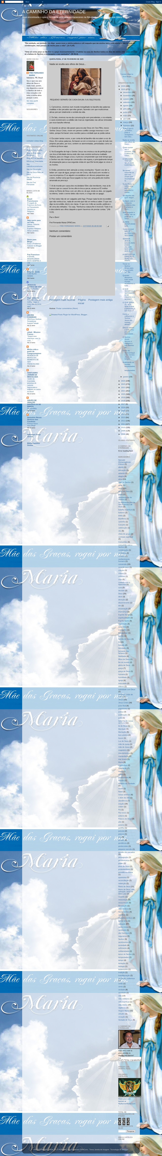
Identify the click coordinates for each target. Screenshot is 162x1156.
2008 (123, 434)
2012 (123, 421)
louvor (120, 738)
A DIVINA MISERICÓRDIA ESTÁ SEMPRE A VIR (34, 260)
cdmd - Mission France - (33, 333)
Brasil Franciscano (32, 200)
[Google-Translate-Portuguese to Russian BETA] (125, 72)
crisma (121, 573)
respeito (121, 897)
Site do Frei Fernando (31, 183)
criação (121, 570)
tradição (121, 972)
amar (120, 485)
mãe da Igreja (123, 744)
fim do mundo (123, 662)
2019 (123, 397)
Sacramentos (123, 912)
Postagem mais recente (62, 299)
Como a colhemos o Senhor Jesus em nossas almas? (128, 319)
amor (120, 488)
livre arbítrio (123, 735)
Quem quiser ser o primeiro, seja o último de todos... (129, 152)
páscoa (121, 834)
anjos (120, 494)
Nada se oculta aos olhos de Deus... (129, 142)
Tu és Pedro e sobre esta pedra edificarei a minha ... (128, 188)
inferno (121, 686)
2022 (123, 387)
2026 (123, 86)
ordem (121, 807)
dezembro (127, 92)
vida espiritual (123, 1002)
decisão (121, 591)
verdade (121, 990)
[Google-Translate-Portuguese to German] (131, 62)
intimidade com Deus (126, 689)
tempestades (123, 957)
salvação (121, 924)
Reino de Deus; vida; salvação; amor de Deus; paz (126, 892)
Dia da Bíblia (32, 408)
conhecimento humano (124, 560)
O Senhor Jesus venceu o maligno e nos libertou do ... (128, 342)
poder (120, 863)
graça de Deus (124, 671)
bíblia (120, 516)
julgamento (122, 709)
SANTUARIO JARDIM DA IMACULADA (32, 375)
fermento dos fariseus (123, 652)
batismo (121, 513)
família (121, 636)
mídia (120, 774)
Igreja (120, 680)
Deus (120, 594)
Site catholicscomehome (35, 165)
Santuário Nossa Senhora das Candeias (34, 419)
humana (121, 674)
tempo (120, 960)
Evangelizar (123, 633)
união (120, 984)
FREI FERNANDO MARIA (36, 74)
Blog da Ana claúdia (34, 150)
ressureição (123, 900)
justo (120, 718)
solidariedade (123, 951)
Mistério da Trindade (126, 784)
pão (119, 822)
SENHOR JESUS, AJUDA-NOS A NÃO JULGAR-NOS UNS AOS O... (129, 245)
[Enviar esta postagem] (107, 226)
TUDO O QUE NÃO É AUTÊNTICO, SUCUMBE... (129, 232)
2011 (123, 424)
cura (120, 588)
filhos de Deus (124, 659)
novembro (127, 96)
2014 (123, 414)
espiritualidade (124, 618)
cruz (120, 579)
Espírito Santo (124, 615)
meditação (122, 768)
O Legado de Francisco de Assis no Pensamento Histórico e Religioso (34, 207)
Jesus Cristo (123, 703)
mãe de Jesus (124, 747)
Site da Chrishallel (34, 169)
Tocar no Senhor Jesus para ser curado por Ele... (128, 268)
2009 (123, 431)
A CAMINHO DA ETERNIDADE (54, 11)
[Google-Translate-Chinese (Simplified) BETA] (123, 62)
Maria (120, 762)
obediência (122, 801)
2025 (123, 89)
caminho (121, 522)
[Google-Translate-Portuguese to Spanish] (129, 72)
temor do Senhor (125, 954)
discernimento (124, 603)
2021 (123, 391)
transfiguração (124, 975)
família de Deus (124, 639)
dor (119, 606)
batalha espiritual (125, 510)
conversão (122, 564)
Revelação (122, 906)
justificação (122, 715)
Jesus (120, 700)
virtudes (121, 1014)
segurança (122, 936)
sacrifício (121, 915)
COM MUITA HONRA (31, 275)
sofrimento (122, 948)
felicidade (122, 648)
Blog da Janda (33, 272)
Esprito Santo (123, 621)
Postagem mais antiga (100, 299)
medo (120, 771)
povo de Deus (123, 866)
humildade (122, 677)
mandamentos (124, 753)
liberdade (122, 729)
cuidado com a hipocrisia (124, 583)
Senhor (121, 939)
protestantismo (124, 869)
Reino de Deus (124, 886)
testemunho (123, 969)
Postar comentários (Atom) (67, 308)
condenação (123, 550)
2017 (123, 404)
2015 (123, 411)
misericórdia (123, 777)
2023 (123, 384)
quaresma (122, 877)
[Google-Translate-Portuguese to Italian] (123, 67)
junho (125, 112)
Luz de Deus (123, 741)
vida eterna (122, 1005)
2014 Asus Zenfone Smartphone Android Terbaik (34, 321)
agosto (126, 106)
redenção (122, 883)
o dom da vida (124, 798)
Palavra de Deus (125, 819)
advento (121, 473)
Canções (121, 525)
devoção (121, 600)
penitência (122, 843)
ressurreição (123, 903)
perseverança (123, 860)
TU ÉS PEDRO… (33, 289)
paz (119, 837)
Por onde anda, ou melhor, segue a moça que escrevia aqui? (34, 303)
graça (120, 668)
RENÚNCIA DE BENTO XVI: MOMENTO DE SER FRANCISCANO (33, 360)
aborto (121, 467)
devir (120, 597)
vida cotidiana (123, 999)
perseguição (123, 857)
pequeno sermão (125, 849)
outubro (126, 99)
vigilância (122, 1008)
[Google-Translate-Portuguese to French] (127, 62)
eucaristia (122, 627)
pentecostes (123, 846)
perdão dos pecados (126, 852)
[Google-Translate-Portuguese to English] (131, 67)
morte (120, 789)
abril (125, 119)
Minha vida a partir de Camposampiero (34, 351)
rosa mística (123, 909)
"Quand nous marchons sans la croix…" (33, 338)
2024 (123, 381)
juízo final (122, 706)
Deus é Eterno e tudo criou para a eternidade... (129, 331)
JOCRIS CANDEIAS (31, 316)
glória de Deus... (124, 665)
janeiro (126, 377)
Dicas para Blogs (31, 241)
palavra (121, 816)
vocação (121, 1017)
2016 (123, 407)
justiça (120, 712)
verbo (120, 987)
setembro (127, 102)
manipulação (123, 756)
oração (121, 804)
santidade (122, 930)
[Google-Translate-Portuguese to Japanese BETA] (127, 67)
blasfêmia (122, 519)
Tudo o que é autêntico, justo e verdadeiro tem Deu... (128, 133)
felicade (121, 645)
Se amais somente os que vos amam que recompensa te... (129, 176)
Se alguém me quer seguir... (129, 197)
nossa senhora (124, 795)
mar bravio (122, 759)
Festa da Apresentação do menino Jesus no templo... (129, 355)
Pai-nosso (122, 813)
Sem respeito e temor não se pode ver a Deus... (129, 216)
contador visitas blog (35, 141)
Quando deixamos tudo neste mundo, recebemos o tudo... (129, 281)
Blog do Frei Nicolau (35, 158)
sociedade (122, 945)
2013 (123, 417)
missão (121, 780)
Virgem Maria (123, 1011)
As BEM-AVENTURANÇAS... (129, 224)
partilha (121, 828)
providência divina (125, 872)
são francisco (123, 933)
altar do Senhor (124, 482)
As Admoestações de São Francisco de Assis (126, 505)
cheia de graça (124, 534)
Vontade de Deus (125, 1020)
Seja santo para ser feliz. (34, 221)
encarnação (123, 609)
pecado (121, 840)
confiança (122, 553)
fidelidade (122, 656)
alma (120, 479)
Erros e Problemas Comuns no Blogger (34, 245)
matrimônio (122, 765)
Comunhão (122, 542)
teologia (121, 966)
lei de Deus (122, 726)
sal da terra (122, 921)
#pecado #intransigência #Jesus (124, 462)
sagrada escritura (125, 918)
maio (125, 116)
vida (120, 996)
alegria (121, 476)
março (126, 122)
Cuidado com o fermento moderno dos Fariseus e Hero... (129, 205)
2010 (123, 427)
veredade (122, 993)
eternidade (122, 624)
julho (125, 109)
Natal (120, 792)
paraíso (121, 825)
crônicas (121, 576)
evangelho (122, 630)
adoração (122, 470)
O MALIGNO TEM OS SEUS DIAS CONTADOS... (129, 163)
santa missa (123, 927)
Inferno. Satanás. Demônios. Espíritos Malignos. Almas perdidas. (34, 227)
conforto (121, 556)
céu (119, 531)
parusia (121, 831)
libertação (122, 732)
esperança (122, 612)
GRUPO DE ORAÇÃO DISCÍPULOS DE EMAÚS (34, 403)
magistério (122, 750)
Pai (119, 810)
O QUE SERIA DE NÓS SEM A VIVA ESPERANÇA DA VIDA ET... (129, 307)
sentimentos (123, 942)
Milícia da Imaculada (35, 161)
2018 (123, 401)
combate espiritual (125, 537)
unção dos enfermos (126, 978)
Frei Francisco (33, 255)
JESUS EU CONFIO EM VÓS (34, 286)
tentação (121, 963)
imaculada (122, 683)
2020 (123, 394)
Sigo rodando (33, 298)
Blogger (125, 1150)
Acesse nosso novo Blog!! (32, 425)
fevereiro (127, 126)
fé (119, 642)
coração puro (123, 567)
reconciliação (123, 880)
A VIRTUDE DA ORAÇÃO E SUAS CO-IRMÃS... (129, 258)
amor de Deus (124, 491)
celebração (122, 528)
